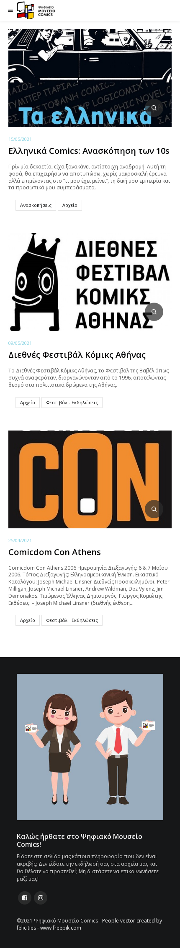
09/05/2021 (20, 343)
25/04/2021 (20, 540)
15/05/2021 (20, 139)
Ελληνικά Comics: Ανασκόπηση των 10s (89, 150)
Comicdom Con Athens (54, 552)
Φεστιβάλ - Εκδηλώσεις (72, 402)
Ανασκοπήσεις (35, 205)
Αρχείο (69, 205)
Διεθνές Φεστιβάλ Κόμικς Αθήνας (77, 354)
